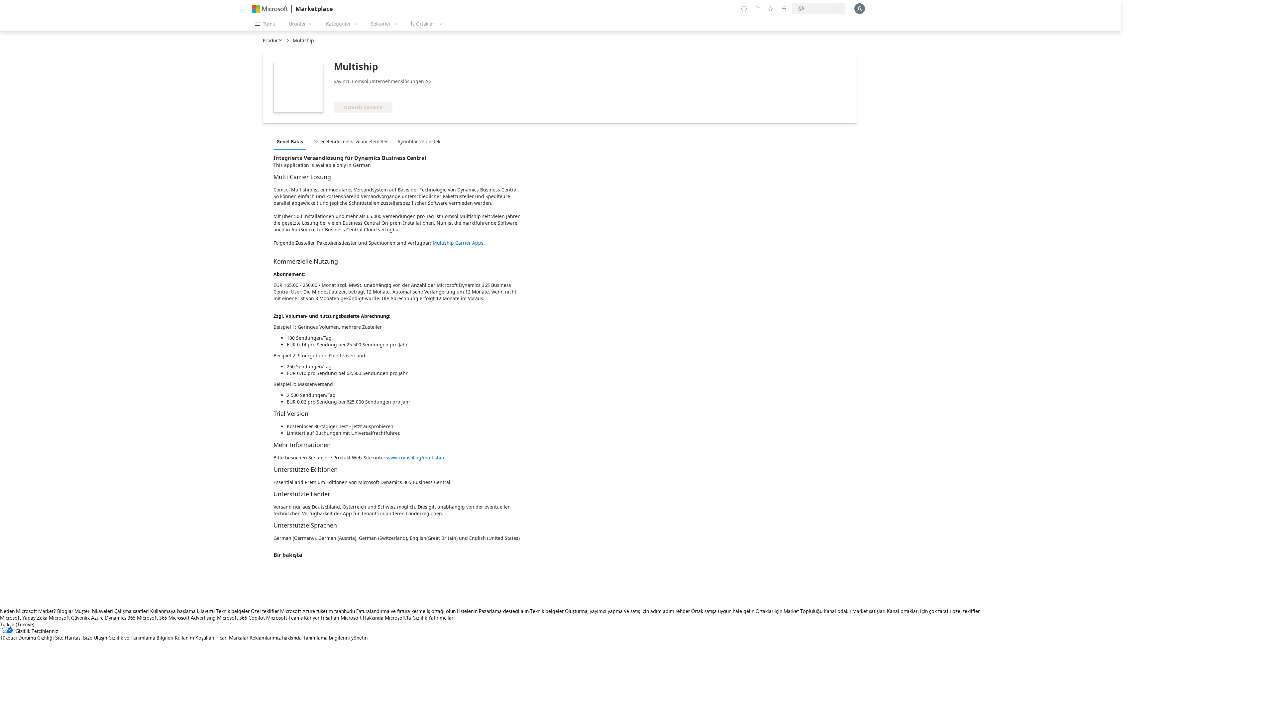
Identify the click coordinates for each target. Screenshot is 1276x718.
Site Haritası (68, 637)
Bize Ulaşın (95, 637)
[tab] (291, 141)
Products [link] (272, 40)
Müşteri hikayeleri (93, 611)
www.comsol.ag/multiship (415, 457)
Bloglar (65, 611)
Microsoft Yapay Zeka (24, 617)
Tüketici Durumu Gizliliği (27, 637)
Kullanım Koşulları (194, 637)
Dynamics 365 (120, 617)
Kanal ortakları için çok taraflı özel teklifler (933, 611)
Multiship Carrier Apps (458, 243)
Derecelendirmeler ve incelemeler (350, 141)
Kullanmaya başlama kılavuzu (182, 611)
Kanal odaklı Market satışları (855, 611)
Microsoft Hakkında (362, 617)
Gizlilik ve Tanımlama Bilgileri (140, 637)
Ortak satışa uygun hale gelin (722, 611)
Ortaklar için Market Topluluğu (789, 611)
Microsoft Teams (284, 617)
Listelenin (467, 611)
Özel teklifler (265, 611)
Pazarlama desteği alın (504, 611)
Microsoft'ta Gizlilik (406, 617)
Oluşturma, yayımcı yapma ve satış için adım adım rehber (627, 611)
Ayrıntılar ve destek (418, 141)
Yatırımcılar (440, 617)
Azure (97, 617)
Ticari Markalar (232, 637)
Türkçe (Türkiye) (17, 624)
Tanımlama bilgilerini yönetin (335, 637)
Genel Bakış (289, 141)
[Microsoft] (270, 9)
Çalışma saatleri (131, 611)
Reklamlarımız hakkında (276, 637)
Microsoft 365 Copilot (241, 617)
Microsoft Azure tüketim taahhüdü (318, 611)
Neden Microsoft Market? (28, 611)
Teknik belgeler (233, 611)
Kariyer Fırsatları (321, 617)
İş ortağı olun (441, 611)
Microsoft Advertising (192, 617)
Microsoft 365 (152, 617)
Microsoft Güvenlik (69, 617)
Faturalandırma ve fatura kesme (390, 611)
